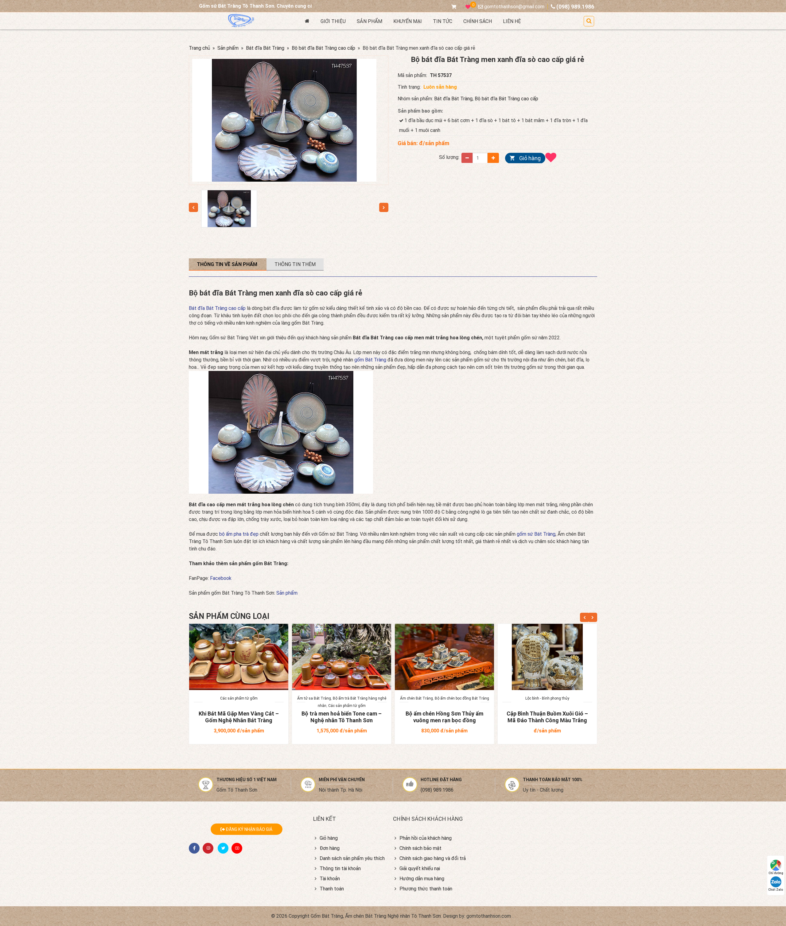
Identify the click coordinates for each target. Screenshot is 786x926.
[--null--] (229, 208)
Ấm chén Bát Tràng (416, 698)
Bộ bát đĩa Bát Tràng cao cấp (323, 48)
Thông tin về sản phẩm (228, 264)
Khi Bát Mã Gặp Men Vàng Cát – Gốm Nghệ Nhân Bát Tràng (239, 716)
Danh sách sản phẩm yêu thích (352, 858)
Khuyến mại (407, 21)
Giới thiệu (333, 21)
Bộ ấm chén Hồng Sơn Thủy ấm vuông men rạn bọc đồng (444, 716)
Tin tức (442, 21)
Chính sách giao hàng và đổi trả (432, 858)
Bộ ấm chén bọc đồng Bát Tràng (462, 698)
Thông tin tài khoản (340, 868)
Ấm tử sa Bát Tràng (314, 698)
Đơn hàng (330, 848)
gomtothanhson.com (488, 916)
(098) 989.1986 (437, 790)
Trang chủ (199, 48)
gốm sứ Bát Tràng (536, 534)
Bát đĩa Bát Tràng (265, 48)
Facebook (221, 578)
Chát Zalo (775, 889)
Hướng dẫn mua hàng (421, 879)
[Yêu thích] (552, 157)
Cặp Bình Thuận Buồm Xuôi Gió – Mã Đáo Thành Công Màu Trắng (547, 716)
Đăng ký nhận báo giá (248, 829)
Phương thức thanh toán (425, 889)
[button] (588, 21)
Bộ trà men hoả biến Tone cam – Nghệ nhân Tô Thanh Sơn (342, 716)
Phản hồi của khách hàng (425, 838)
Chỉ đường (775, 873)
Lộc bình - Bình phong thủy (547, 698)
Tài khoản (330, 879)
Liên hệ (512, 21)
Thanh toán (332, 889)
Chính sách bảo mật (420, 848)
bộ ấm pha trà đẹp (239, 534)
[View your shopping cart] (455, 7)
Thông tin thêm (295, 264)
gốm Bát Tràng (370, 360)
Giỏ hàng (530, 158)
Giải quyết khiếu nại (419, 868)
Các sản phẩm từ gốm (239, 698)
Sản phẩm (369, 21)
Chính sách (477, 21)
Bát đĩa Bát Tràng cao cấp (217, 308)
